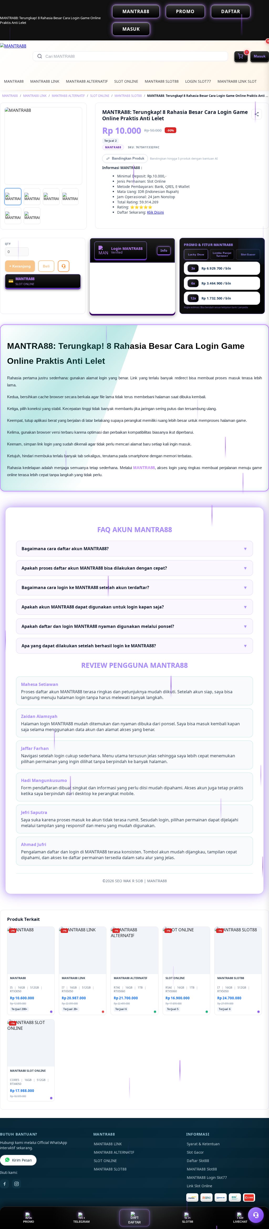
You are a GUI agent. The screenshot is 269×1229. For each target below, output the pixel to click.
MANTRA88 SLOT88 (162, 81)
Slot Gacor (248, 254)
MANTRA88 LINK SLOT (237, 81)
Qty (8, 244)
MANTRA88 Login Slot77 (207, 1177)
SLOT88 (187, 1221)
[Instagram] (16, 1183)
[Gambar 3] (51, 196)
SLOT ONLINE (126, 81)
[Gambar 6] (32, 215)
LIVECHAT (240, 1221)
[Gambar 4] (70, 196)
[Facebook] (4, 1183)
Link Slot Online (199, 1186)
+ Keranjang (20, 266)
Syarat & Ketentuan (203, 1144)
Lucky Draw (196, 254)
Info (164, 250)
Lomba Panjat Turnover (222, 254)
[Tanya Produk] (63, 266)
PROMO (185, 11)
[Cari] (39, 56)
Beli (46, 266)
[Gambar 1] (12, 196)
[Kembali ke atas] (257, 1202)
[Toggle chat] (256, 1215)
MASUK (131, 29)
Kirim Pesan (22, 1160)
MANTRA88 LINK (44, 81)
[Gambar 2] (32, 196)
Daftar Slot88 (198, 1160)
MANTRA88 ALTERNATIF (87, 81)
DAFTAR (230, 11)
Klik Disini (155, 212)
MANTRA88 (135, 11)
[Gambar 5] (12, 215)
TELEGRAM (81, 1221)
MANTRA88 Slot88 (202, 1169)
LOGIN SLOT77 (198, 81)
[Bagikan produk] (256, 114)
